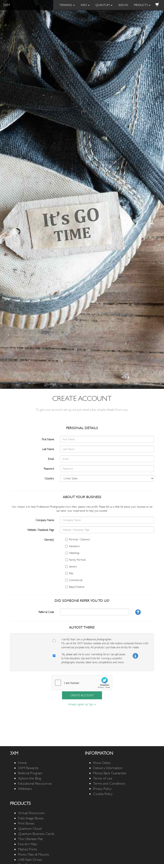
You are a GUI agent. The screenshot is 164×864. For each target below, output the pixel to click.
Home (22, 763)
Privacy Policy (102, 788)
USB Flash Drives (30, 859)
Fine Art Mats (27, 844)
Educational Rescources (35, 783)
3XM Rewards (28, 768)
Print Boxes (26, 823)
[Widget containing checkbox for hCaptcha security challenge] (82, 682)
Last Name (48, 449)
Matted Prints (27, 849)
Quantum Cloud (30, 828)
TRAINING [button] (66, 5)
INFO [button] (84, 5)
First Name (48, 439)
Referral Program (30, 773)
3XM (6, 5)
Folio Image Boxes (31, 818)
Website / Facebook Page (40, 529)
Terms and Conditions (109, 783)
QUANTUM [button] (103, 5)
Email (51, 458)
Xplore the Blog (29, 778)
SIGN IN (123, 5)
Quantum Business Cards (36, 833)
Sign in (92, 704)
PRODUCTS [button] (141, 5)
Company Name (45, 520)
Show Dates (102, 763)
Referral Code (46, 612)
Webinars (25, 788)
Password (49, 468)
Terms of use (102, 778)
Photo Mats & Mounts (33, 854)
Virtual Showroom (31, 813)
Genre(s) (49, 539)
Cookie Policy (102, 794)
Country (49, 478)
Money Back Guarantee (109, 773)
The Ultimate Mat (30, 839)
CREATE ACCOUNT (82, 695)
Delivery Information (107, 768)
